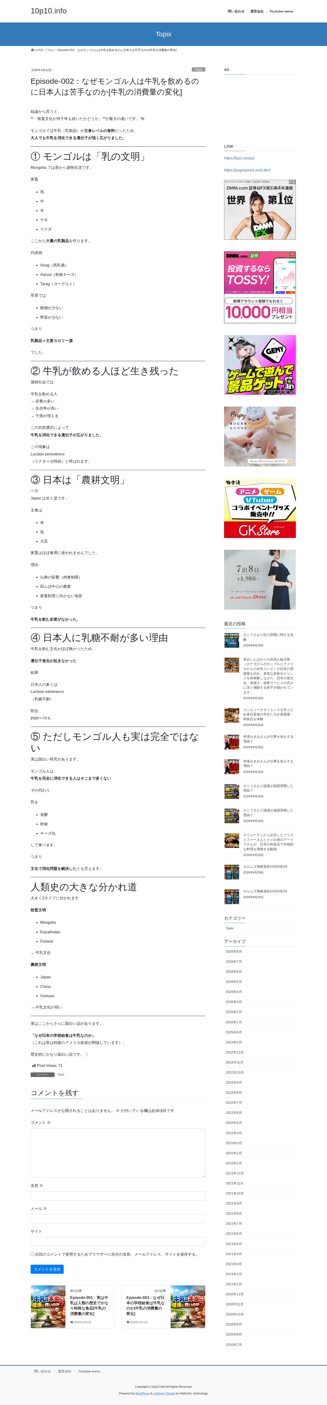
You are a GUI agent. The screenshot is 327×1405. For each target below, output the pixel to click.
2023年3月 (234, 1042)
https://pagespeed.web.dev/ (247, 170)
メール (39, 1209)
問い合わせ (42, 1371)
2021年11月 (234, 1183)
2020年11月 (234, 1304)
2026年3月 (234, 1002)
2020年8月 (234, 1334)
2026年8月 (234, 951)
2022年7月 (234, 1103)
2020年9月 (234, 1324)
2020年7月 (234, 1345)
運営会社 (64, 1371)
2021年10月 (235, 1193)
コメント (41, 1123)
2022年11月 (234, 1062)
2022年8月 (234, 1092)
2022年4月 (234, 1133)
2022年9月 (234, 1082)
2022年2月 (234, 1153)
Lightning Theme (164, 1393)
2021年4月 (234, 1254)
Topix (198, 69)
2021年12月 (235, 1173)
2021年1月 (234, 1284)
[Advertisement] (260, 108)
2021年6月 (234, 1233)
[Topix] (48, 1297)
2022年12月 (235, 1052)
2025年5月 (234, 1032)
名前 (37, 1186)
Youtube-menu (89, 1371)
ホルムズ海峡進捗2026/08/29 (265, 866)
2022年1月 (234, 1163)
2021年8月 (234, 1213)
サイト (36, 1231)
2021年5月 (234, 1244)
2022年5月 (234, 1123)
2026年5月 (234, 982)
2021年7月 (234, 1223)
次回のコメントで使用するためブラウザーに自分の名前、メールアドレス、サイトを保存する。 (117, 1254)
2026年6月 (234, 972)
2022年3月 (234, 1143)
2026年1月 (234, 1022)
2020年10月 (235, 1314)
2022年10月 (235, 1072)
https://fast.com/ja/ (239, 158)
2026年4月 (234, 992)
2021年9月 (234, 1203)
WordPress (142, 1393)
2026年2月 (234, 1012)
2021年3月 (234, 1264)
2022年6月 (234, 1113)
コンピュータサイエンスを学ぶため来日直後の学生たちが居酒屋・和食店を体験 (268, 714)
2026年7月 (234, 961)
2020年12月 (235, 1294)
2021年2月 (234, 1274)
